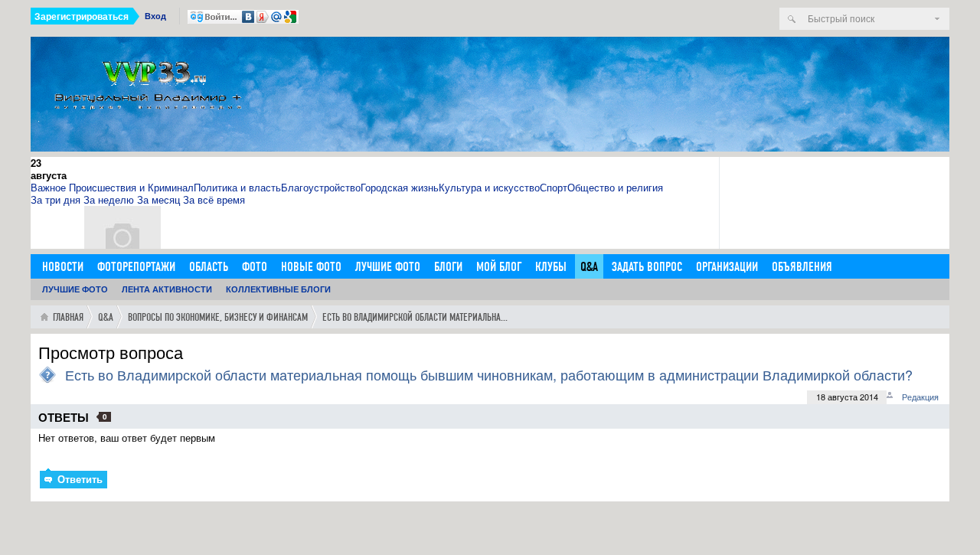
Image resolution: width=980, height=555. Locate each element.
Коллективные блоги (278, 289)
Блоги (448, 267)
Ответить (78, 479)
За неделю (108, 199)
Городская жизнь (400, 187)
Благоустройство (321, 187)
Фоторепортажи (136, 267)
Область (208, 267)
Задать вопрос (647, 267)
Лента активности (167, 289)
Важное (48, 187)
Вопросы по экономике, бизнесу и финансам (218, 317)
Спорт (553, 187)
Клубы (551, 267)
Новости (62, 267)
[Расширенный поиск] (937, 19)
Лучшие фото (387, 267)
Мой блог (498, 267)
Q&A (589, 267)
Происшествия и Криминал (131, 187)
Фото (254, 267)
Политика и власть (237, 187)
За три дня (55, 199)
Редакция (920, 396)
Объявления (802, 267)
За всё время (214, 199)
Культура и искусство (489, 187)
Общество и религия (615, 187)
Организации (727, 267)
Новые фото (311, 267)
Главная (68, 317)
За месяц (158, 199)
